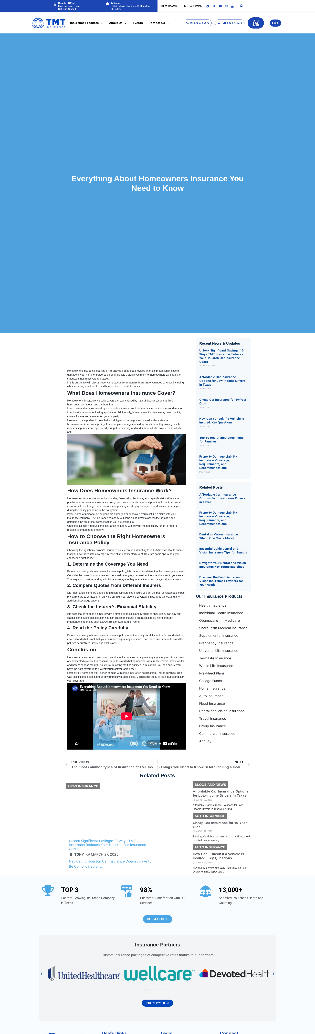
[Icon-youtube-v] (220, 6)
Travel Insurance (212, 718)
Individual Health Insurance (221, 613)
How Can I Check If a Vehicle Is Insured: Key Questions (221, 420)
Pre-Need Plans (212, 673)
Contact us (143, 676)
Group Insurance (212, 726)
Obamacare (208, 620)
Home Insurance (212, 688)
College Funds (210, 681)
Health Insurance (213, 605)
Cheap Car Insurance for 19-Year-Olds (220, 825)
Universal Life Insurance (218, 651)
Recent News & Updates (219, 343)
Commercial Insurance (217, 734)
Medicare (232, 620)
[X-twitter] (214, 6)
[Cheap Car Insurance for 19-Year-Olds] (174, 827)
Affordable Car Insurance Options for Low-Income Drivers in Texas (222, 380)
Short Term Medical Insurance (223, 628)
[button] (41, 974)
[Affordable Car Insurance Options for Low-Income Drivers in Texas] (174, 796)
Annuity (205, 741)
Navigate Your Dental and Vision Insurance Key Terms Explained (222, 565)
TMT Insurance (166, 673)
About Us (115, 23)
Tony (79, 854)
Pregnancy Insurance (216, 643)
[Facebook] (208, 6)
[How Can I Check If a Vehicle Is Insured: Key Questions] (174, 859)
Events (138, 23)
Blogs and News (210, 784)
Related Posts (211, 487)
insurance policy (119, 370)
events (88, 661)
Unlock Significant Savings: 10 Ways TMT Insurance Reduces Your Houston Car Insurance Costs (221, 356)
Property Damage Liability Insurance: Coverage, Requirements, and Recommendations (218, 462)
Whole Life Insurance (216, 666)
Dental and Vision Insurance (221, 711)
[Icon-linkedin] (233, 6)
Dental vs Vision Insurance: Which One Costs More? (219, 536)
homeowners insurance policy (86, 424)
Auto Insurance (211, 696)
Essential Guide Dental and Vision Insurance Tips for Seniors (223, 550)
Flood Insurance (212, 703)
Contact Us (156, 23)
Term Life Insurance (215, 658)
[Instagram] (226, 6)
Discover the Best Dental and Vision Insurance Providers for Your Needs (221, 581)
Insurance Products (84, 23)
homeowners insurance (136, 382)
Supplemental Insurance (218, 635)
